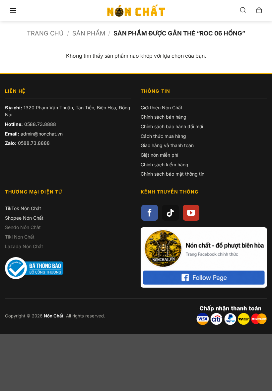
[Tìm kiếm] (242, 10)
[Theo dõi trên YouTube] (191, 213)
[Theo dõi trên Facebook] (149, 213)
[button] (13, 11)
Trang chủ (45, 33)
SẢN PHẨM (88, 33)
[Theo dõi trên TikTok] (170, 213)
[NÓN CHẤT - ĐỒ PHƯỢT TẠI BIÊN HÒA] (136, 11)
